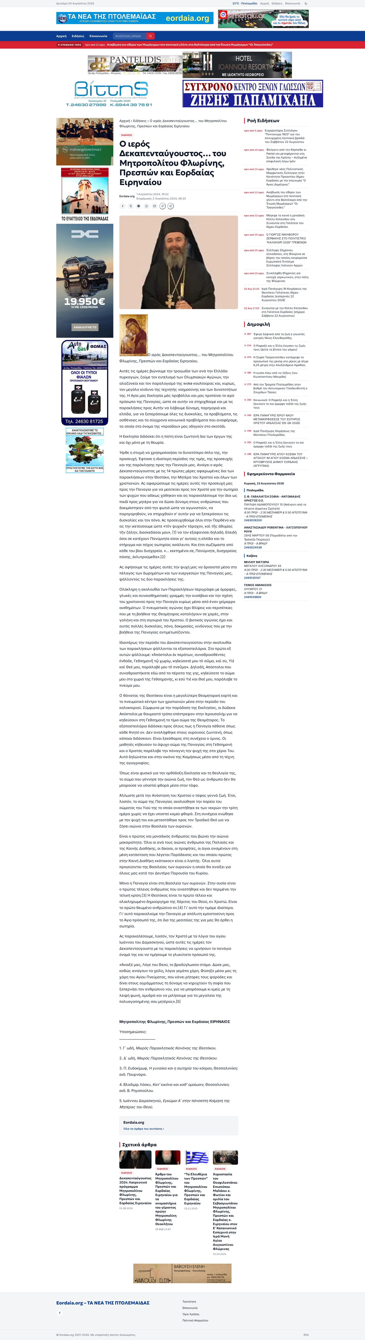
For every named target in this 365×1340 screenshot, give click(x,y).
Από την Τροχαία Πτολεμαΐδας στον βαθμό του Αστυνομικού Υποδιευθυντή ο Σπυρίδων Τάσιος (280, 388)
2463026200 (253, 520)
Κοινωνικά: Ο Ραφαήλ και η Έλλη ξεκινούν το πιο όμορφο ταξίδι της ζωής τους (279, 403)
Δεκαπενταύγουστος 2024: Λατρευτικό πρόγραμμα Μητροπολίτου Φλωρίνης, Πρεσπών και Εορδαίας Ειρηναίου (135, 1190)
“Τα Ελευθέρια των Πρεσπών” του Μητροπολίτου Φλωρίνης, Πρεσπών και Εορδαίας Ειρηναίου (196, 1188)
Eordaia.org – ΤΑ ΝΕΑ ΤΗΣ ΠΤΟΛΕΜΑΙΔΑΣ (102, 1303)
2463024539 (253, 547)
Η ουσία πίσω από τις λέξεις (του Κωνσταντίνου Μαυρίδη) (275, 374)
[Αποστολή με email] (154, 206)
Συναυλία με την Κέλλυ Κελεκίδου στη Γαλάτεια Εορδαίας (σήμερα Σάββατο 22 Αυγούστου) (285, 311)
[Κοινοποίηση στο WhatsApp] (146, 206)
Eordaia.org (133, 1122)
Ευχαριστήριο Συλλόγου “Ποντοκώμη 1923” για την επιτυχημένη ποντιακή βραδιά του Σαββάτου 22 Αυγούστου (285, 136)
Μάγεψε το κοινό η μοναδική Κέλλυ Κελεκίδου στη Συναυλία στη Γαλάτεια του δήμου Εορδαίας (171, 44)
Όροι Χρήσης (190, 1314)
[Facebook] (59, 1312)
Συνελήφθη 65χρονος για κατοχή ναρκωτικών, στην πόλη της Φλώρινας (287, 276)
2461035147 (252, 577)
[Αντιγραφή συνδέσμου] (162, 206)
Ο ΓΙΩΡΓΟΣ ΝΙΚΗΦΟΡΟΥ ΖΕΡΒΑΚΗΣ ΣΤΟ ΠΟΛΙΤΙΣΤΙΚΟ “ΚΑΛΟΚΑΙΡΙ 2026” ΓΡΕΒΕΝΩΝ (286, 238)
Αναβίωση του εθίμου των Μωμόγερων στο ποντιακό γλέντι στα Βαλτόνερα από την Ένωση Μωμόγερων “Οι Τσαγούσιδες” (286, 200)
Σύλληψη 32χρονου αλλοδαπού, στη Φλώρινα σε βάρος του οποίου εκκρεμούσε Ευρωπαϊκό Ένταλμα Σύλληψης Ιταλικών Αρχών (286, 257)
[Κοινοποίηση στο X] (130, 206)
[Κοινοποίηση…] (170, 206)
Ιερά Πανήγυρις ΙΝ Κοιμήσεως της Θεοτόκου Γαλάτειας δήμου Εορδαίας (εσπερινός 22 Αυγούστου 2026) (284, 294)
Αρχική (264, 3)
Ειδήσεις (277, 3)
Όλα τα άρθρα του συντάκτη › (143, 1128)
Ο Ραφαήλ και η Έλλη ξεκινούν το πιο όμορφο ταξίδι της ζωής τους (278, 444)
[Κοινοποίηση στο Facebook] (122, 206)
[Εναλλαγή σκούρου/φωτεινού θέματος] (306, 3)
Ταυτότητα (189, 1301)
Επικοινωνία (292, 3)
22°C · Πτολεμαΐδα (244, 3)
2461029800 (252, 597)
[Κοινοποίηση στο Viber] (138, 206)
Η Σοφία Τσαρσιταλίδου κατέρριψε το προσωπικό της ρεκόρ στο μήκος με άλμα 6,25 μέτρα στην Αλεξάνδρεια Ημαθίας (280, 361)
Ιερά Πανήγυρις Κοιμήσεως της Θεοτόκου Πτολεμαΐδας (274, 432)
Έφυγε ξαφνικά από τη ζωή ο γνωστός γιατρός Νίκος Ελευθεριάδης (279, 335)
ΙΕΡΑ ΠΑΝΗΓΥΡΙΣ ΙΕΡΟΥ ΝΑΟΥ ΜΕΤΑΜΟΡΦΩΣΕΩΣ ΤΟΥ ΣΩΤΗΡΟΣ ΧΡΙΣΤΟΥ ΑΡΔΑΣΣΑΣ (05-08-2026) (276, 419)
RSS (306, 1334)
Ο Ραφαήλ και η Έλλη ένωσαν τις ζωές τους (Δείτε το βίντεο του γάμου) (279, 347)
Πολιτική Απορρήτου (195, 1320)
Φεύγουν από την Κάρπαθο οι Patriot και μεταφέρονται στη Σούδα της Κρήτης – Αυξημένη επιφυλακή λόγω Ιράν (286, 155)
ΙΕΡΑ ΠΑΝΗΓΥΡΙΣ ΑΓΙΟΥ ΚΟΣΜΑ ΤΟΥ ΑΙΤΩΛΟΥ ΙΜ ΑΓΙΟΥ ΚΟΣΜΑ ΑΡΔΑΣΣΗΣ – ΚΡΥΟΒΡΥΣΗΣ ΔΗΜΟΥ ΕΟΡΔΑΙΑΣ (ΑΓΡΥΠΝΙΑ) (280, 459)
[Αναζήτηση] (150, 36)
